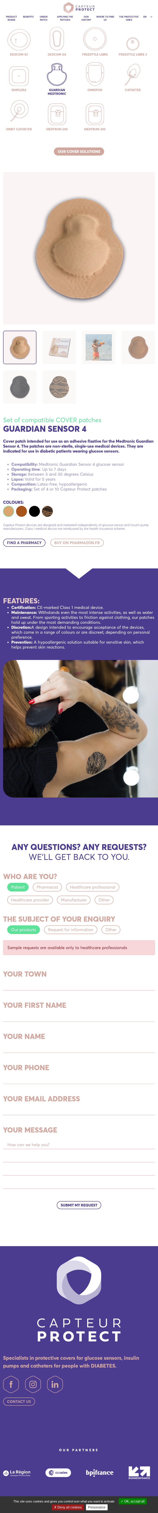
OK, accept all (134, 1501)
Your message (30, 1130)
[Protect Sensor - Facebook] (11, 1384)
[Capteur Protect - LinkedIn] (55, 1384)
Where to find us (105, 18)
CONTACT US (19, 1401)
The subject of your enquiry (59, 919)
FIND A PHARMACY (24, 543)
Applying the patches (65, 18)
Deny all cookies (69, 1507)
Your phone (26, 1067)
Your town (25, 974)
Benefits (28, 16)
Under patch (44, 18)
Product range (11, 18)
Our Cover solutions (79, 151)
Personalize (97, 1507)
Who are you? (30, 876)
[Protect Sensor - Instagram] (33, 1384)
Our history (86, 18)
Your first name (34, 1005)
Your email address (41, 1098)
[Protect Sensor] (79, 7)
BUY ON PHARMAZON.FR (77, 543)
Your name (24, 1036)
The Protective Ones (129, 18)
